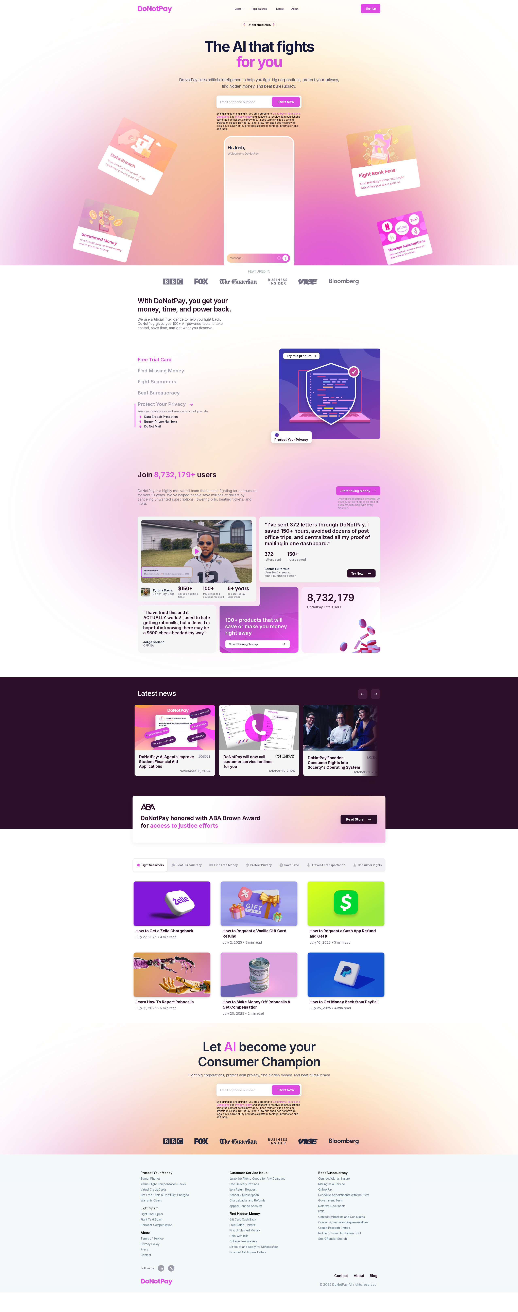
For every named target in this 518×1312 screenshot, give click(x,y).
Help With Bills (238, 1236)
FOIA (321, 1211)
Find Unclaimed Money (244, 1230)
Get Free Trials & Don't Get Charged (165, 1195)
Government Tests (330, 1200)
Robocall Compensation (156, 1225)
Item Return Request (242, 1189)
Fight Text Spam (151, 1219)
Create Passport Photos (334, 1227)
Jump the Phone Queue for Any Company (257, 1178)
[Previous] (362, 694)
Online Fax (325, 1189)
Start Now (286, 102)
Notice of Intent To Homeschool (339, 1233)
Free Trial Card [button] (155, 360)
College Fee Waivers (243, 1241)
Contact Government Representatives (343, 1222)
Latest (279, 8)
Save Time (291, 865)
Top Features (259, 8)
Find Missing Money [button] (161, 371)
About (294, 8)
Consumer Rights (370, 865)
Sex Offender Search (332, 1238)
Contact (146, 1255)
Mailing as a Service (331, 1184)
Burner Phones (150, 1178)
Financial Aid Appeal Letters (247, 1252)
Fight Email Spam (152, 1214)
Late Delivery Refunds (244, 1184)
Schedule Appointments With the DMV (343, 1195)
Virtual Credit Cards (154, 1189)
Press (144, 1249)
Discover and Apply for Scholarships (253, 1246)
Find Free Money (226, 865)
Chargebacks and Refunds (247, 1200)
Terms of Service (152, 1238)
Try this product (299, 356)
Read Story (355, 819)
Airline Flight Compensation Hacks (163, 1184)
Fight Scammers (152, 865)
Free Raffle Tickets (242, 1225)
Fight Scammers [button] (157, 382)
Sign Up (370, 8)
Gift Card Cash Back (242, 1219)
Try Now (357, 573)
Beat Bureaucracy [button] (159, 393)
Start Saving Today (243, 644)
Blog (373, 1276)
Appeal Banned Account (245, 1206)
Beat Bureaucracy (189, 865)
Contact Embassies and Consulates (341, 1216)
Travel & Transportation (328, 865)
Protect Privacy (261, 865)
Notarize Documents (331, 1206)
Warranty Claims (151, 1200)
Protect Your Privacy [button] (162, 404)
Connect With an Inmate (334, 1178)
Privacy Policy (243, 116)
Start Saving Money (355, 491)
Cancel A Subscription (244, 1195)
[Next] (375, 694)
